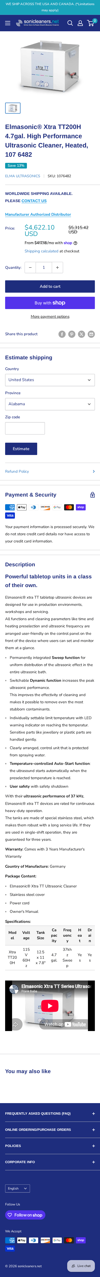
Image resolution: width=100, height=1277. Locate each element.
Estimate (21, 449)
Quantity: (13, 267)
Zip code (12, 417)
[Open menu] (7, 23)
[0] (90, 23)
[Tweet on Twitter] (81, 334)
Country (12, 368)
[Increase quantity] (57, 267)
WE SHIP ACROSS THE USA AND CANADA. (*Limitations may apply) (50, 7)
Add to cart (50, 286)
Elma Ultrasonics (22, 176)
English (13, 1188)
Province (13, 392)
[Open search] (70, 23)
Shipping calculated (41, 251)
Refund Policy (17, 471)
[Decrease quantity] (30, 267)
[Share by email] (91, 334)
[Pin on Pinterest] (71, 334)
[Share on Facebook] (62, 334)
